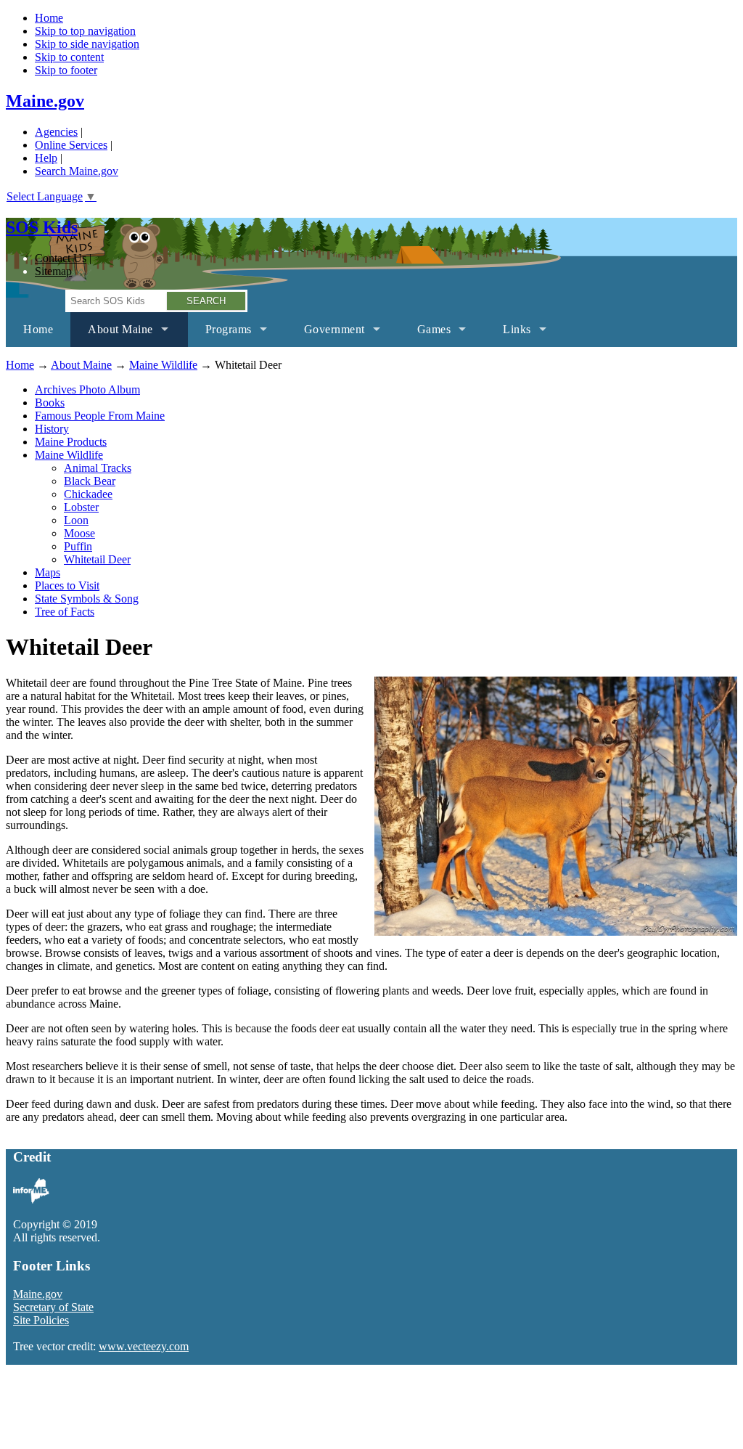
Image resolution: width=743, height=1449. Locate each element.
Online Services (71, 145)
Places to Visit (67, 585)
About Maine (111, 335)
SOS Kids (42, 227)
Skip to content (69, 57)
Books (50, 402)
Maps (47, 572)
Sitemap (53, 271)
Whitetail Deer (97, 559)
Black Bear (89, 481)
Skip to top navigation (85, 31)
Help (46, 158)
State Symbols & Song (87, 598)
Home (49, 18)
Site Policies (41, 1320)
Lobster (81, 507)
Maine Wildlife (163, 365)
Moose (79, 533)
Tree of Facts (64, 611)
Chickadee (88, 494)
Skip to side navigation (87, 44)
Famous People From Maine (100, 415)
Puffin (78, 546)
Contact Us (60, 258)
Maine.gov (45, 100)
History (52, 429)
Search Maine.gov (76, 171)
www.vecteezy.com (144, 1346)
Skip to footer (66, 70)
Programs (220, 335)
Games (425, 335)
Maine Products (71, 442)
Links (508, 335)
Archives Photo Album (87, 389)
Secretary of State (53, 1307)
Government (326, 335)
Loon (76, 520)
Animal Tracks (97, 468)
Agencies (56, 132)
